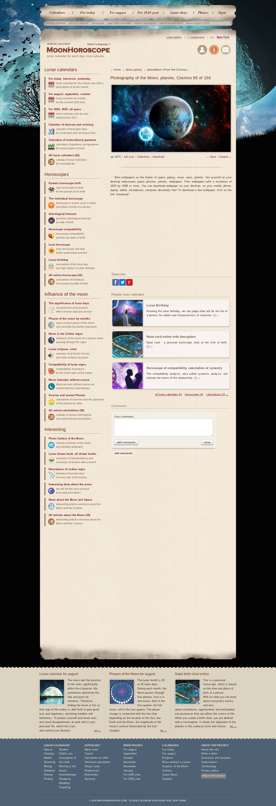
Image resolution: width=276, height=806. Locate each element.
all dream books (85, 453)
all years (75, 109)
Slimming (49, 762)
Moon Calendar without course (69, 379)
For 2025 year (132, 778)
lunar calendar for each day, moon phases (75, 56)
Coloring (49, 753)
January (128, 770)
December (129, 766)
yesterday (84, 78)
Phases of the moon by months (69, 318)
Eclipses (167, 757)
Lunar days (178, 12)
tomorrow (69, 78)
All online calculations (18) (66, 410)
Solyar (88, 766)
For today (87, 12)
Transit (88, 753)
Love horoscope (59, 244)
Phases (203, 12)
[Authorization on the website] (202, 50)
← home (115, 69)
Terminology (208, 766)
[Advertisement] (171, 237)
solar (73, 349)
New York (223, 37)
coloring (87, 124)
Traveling (65, 787)
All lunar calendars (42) (64, 155)
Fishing (48, 778)
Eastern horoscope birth (65, 183)
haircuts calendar (78, 23)
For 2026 (54, 109)
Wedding (64, 783)
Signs (222, 12)
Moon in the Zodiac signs (66, 333)
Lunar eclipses (58, 349)
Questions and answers (215, 757)
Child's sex (66, 753)
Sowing (48, 774)
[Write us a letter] (226, 50)
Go (215, 315)
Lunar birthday (58, 259)
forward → (225, 156)
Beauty (48, 766)
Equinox (167, 778)
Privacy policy (210, 770)
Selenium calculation (97, 762)
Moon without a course (176, 762)
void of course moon (171, 23)
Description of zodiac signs (67, 469)
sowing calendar (56, 23)
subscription (174, 37)
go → (97, 730)
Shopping (65, 778)
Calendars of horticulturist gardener (72, 139)
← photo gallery (132, 69)
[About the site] (214, 50)
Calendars (57, 12)
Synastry (90, 778)
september (72, 94)
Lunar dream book (61, 453)
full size (129, 156)
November (129, 762)
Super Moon (169, 774)
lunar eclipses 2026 (197, 23)
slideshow (143, 156)
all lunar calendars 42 (168, 394)
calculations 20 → (217, 394)
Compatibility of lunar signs (67, 364)
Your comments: (124, 416)
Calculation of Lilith (96, 757)
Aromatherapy (67, 774)
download (158, 156)
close (207, 442)
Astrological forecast (62, 213)
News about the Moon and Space (70, 499)
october (85, 94)
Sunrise (167, 770)
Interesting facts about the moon (70, 484)
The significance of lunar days (69, 303)
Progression (91, 770)
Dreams (63, 749)
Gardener (49, 770)
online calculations (145, 23)
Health (48, 757)
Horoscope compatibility (65, 229)
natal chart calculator (119, 23)
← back (211, 156)
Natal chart (91, 749)
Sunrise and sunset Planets (67, 395)
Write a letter (209, 753)
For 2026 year (148, 12)
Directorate (91, 774)
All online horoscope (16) (65, 275)
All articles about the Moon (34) (69, 515)
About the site (210, 749)
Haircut (48, 749)
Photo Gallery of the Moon (66, 438)
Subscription (209, 762)
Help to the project (213, 775)
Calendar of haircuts (62, 124)
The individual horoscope (66, 198)
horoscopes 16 (194, 394)
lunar (97, 766)
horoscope (98, 23)
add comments (126, 442)
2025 (65, 109)
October (128, 757)
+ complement (195, 37)
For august (118, 12)
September (130, 753)
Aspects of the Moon (175, 766)
